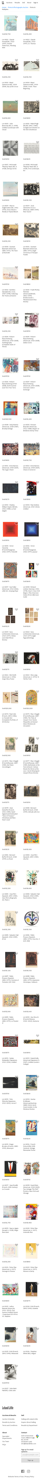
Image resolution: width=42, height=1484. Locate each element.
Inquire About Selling (28, 1422)
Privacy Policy (29, 1477)
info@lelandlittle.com (28, 1444)
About (29, 3)
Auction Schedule (8, 1419)
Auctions (9, 3)
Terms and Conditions (9, 1425)
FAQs (4, 1445)
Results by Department (29, 1425)
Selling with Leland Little (29, 1419)
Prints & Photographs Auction (18, 7)
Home (4, 7)
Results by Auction (8, 1422)
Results (17, 3)
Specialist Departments (7, 1437)
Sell (23, 3)
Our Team (5, 1441)
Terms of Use (19, 1477)
